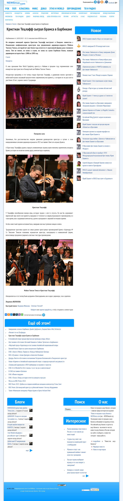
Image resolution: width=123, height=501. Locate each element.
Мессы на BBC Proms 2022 (17, 381)
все (84, 476)
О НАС (83, 16)
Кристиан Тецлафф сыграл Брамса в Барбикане (24, 335)
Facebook (111, 2)
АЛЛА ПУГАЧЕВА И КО (54, 16)
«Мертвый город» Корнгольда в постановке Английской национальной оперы (33, 345)
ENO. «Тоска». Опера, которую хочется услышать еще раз (27, 377)
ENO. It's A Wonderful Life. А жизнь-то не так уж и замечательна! (29, 368)
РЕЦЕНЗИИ (44, 13)
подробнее (96, 441)
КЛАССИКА (24, 8)
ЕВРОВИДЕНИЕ (74, 8)
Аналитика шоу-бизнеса (31, 491)
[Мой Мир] (11, 314)
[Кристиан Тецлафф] (39, 179)
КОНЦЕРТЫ (18, 13)
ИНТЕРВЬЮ (55, 13)
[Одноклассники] (8, 314)
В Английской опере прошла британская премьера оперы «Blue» (29, 339)
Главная (8, 24)
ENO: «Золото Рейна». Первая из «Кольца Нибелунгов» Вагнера (29, 351)
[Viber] (19, 314)
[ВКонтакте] (6, 314)
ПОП (14, 8)
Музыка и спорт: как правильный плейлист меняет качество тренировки (76, 452)
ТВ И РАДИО (90, 8)
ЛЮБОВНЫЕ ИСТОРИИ (69, 13)
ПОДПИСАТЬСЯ (92, 16)
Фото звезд (42, 491)
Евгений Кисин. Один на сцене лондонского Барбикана (26, 348)
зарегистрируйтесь (45, 309)
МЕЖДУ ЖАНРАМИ (109, 13)
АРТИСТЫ (74, 16)
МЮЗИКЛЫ (8, 16)
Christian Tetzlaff (37, 306)
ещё (27, 450)
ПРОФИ (66, 16)
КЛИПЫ (27, 13)
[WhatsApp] (22, 314)
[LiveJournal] (17, 314)
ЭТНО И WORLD (56, 8)
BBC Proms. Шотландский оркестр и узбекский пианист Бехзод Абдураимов (33, 387)
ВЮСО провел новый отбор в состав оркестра (97, 39)
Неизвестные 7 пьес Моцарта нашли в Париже (98, 75)
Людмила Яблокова (23, 306)
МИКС (35, 8)
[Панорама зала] (39, 107)
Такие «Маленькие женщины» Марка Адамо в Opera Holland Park (29, 390)
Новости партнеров (99, 449)
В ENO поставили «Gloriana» (18, 371)
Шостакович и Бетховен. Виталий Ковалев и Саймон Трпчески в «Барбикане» (33, 342)
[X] (14, 314)
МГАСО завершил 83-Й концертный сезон (96, 46)
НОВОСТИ (8, 13)
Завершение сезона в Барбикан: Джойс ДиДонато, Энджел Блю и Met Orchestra (35, 329)
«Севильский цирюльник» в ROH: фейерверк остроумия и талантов (30, 364)
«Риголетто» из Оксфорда (17, 332)
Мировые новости (99, 446)
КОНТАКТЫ (9, 20)
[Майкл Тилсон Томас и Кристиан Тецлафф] (39, 262)
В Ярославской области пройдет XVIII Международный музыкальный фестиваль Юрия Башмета (98, 156)
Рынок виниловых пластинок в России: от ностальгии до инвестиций (76, 432)
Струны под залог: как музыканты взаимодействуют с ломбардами (76, 442)
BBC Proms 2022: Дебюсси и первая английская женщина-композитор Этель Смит (35, 384)
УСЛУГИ (111, 16)
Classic (14, 24)
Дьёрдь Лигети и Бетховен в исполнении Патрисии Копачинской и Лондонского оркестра (38, 358)
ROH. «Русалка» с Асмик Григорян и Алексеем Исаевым (26, 355)
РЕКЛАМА (103, 16)
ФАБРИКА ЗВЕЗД (38, 16)
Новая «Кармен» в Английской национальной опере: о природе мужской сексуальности (36, 361)
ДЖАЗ (44, 8)
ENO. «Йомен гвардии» (16, 374)
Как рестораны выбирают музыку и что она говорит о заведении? (76, 462)
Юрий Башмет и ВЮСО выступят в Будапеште (98, 178)
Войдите (34, 309)
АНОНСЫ (35, 13)
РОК (7, 8)
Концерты (9, 61)
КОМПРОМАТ (83, 13)
